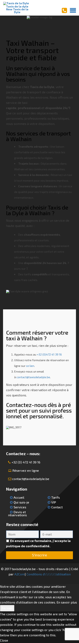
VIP (53, 502)
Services (19, 507)
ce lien (30, 365)
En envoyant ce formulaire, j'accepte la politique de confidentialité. (38, 543)
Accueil (18, 497)
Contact (56, 507)
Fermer (7, 608)
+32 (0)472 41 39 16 (49, 354)
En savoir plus (67, 602)
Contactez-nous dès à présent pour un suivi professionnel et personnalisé (39, 410)
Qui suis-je (21, 502)
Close (4, 640)
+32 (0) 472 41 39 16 (26, 462)
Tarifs (55, 497)
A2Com (19, 574)
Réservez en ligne (25, 470)
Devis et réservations (17, 513)
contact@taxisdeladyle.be (33, 377)
